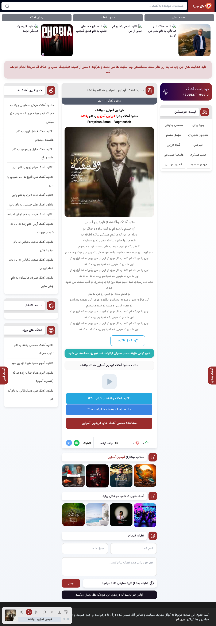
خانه (135, 365)
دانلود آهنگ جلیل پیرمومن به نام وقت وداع (33, 153)
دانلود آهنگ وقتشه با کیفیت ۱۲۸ (109, 398)
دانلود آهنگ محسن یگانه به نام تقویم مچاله (34, 349)
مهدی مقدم (173, 135)
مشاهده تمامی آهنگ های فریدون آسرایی (109, 423)
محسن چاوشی (174, 125)
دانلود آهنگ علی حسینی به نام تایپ (31, 205)
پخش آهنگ (36, 17)
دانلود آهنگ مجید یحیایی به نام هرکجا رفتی (34, 246)
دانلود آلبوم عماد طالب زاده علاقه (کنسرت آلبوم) (33, 377)
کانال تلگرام (125, 340)
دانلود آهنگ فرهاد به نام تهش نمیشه (30, 214)
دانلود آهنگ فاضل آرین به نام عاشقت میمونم (35, 135)
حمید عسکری (198, 155)
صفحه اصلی (179, 17)
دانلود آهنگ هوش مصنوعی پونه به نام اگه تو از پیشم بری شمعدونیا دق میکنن (32, 113)
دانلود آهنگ (108, 17)
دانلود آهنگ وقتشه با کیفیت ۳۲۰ (109, 409)
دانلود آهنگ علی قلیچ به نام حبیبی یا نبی (30, 181)
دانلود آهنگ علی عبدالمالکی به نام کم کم (31, 395)
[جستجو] (7, 6)
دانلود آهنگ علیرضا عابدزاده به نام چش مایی (32, 282)
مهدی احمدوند (198, 164)
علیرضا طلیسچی (174, 155)
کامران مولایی (173, 164)
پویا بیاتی (198, 125)
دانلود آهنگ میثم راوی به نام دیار (33, 167)
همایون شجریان (198, 135)
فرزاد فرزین (173, 145)
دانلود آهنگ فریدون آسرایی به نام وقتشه (115, 90)
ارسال (71, 583)
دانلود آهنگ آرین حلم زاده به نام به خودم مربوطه (32, 228)
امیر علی (198, 145)
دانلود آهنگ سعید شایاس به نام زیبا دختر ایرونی (31, 264)
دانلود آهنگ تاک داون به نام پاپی (32, 195)
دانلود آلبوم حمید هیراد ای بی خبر (32, 363)
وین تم (180, 619)
